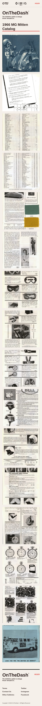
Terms (4, 688)
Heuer (37, 674)
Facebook (25, 695)
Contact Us (6, 691)
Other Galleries (8, 695)
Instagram (25, 691)
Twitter (23, 688)
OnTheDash (15, 12)
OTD (5, 3)
